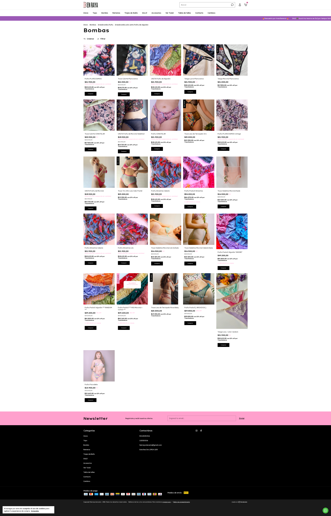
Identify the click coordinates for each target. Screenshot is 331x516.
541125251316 (144, 436)
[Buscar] (232, 4)
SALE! (144, 13)
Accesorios (156, 13)
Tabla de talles (184, 13)
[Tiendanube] (239, 502)
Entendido (35, 511)
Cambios (211, 13)
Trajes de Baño (131, 13)
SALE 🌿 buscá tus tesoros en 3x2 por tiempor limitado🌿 (285, 18)
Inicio (85, 13)
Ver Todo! (170, 13)
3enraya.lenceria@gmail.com (150, 445)
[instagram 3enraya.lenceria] (196, 431)
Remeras (116, 13)
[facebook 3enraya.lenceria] (201, 431)
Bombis (104, 13)
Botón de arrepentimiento (181, 502)
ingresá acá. (166, 502)
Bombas (93, 25)
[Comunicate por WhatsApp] (325, 510)
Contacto (199, 13)
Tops (95, 13)
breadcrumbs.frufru (105, 25)
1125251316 (143, 440)
